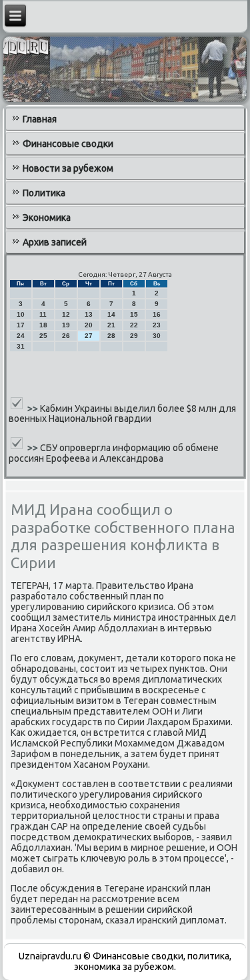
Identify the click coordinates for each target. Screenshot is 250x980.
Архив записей (55, 242)
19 (66, 325)
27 (89, 335)
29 (134, 335)
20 (89, 325)
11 (43, 314)
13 (89, 314)
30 (157, 335)
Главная (40, 119)
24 (21, 335)
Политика (44, 193)
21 (111, 325)
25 (43, 335)
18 (43, 325)
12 (66, 314)
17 (21, 325)
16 (157, 314)
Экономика (47, 217)
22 (134, 325)
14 (111, 314)
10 (21, 314)
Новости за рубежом (68, 168)
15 (134, 314)
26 (66, 335)
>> (33, 408)
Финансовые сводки (68, 143)
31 (21, 346)
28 (111, 335)
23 (157, 325)
